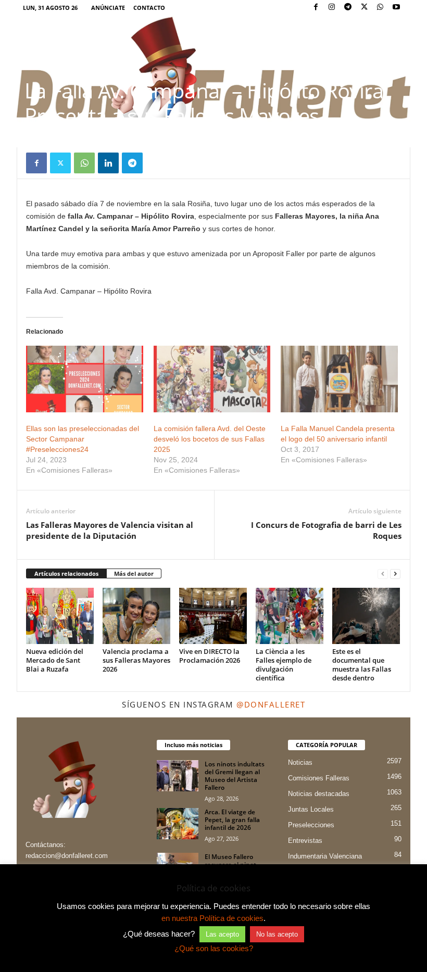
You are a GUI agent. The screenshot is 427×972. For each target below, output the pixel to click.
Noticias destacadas (318, 794)
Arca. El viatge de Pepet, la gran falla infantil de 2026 (232, 819)
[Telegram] (348, 7)
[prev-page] (383, 574)
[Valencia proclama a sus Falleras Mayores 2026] (136, 616)
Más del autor (134, 573)
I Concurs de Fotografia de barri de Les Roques (326, 530)
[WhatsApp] (380, 7)
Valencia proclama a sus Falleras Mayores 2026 (136, 660)
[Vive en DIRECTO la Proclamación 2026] (213, 616)
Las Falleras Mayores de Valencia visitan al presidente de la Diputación (109, 530)
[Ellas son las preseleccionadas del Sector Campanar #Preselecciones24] (84, 379)
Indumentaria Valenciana (325, 856)
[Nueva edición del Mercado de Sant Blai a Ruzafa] (60, 616)
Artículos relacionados (66, 573)
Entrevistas (305, 840)
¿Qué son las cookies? (213, 948)
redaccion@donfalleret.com (67, 856)
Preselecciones (311, 825)
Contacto (149, 7)
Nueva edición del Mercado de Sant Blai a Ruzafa (54, 660)
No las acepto (277, 934)
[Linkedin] (108, 163)
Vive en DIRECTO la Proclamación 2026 (209, 656)
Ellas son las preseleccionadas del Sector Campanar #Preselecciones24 (82, 438)
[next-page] (395, 574)
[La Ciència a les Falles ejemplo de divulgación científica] (289, 616)
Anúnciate (108, 7)
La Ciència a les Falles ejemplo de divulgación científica (283, 665)
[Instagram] (331, 7)
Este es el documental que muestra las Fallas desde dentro (361, 665)
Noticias (300, 762)
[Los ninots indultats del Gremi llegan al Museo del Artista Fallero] (177, 775)
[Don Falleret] (213, 68)
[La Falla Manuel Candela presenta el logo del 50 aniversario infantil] (339, 379)
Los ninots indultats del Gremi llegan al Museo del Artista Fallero (235, 776)
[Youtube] (396, 7)
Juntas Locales (311, 809)
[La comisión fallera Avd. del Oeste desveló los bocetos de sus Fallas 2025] (212, 379)
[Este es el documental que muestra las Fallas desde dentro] (366, 616)
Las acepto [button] (222, 934)
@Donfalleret (270, 704)
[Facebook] (315, 7)
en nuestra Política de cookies (212, 918)
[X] (364, 7)
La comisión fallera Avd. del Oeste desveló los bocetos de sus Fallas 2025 (210, 438)
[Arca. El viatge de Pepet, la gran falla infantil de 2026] (177, 823)
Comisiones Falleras (318, 778)
